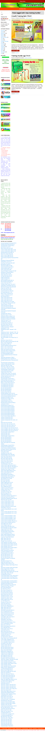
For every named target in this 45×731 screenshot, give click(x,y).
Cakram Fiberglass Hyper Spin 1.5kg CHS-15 (9, 429)
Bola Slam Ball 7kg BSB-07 (6, 390)
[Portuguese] (5, 18)
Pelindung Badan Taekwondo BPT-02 (8, 475)
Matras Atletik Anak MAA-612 (6, 274)
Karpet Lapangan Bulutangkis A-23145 (8, 662)
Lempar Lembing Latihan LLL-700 (7, 503)
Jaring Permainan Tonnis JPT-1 (7, 401)
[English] (1, 18)
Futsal (2, 39)
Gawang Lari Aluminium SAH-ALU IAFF (8, 506)
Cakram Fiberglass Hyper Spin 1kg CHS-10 (9, 430)
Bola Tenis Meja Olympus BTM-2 (7, 647)
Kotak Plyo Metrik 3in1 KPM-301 (7, 290)
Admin (23, 18)
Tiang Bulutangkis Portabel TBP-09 (7, 369)
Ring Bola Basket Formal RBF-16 (7, 252)
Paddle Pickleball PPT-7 (5, 277)
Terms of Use (4, 728)
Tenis (2, 50)
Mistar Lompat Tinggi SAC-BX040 (7, 471)
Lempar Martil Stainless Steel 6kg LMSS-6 (9, 576)
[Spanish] (7, 18)
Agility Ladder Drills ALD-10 (6, 607)
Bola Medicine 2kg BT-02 (5, 264)
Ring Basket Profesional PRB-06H (7, 260)
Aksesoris (3, 30)
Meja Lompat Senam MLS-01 (6, 631)
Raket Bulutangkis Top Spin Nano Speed (8, 527)
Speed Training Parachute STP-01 (7, 614)
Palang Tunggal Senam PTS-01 (7, 599)
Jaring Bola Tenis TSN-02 (6, 321)
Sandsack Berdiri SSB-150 (6, 644)
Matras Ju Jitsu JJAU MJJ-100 (7, 346)
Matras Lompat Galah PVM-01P (7, 256)
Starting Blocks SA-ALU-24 (6, 261)
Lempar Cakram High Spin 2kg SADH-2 (8, 465)
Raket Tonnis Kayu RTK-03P (6, 422)
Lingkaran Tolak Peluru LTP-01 (7, 489)
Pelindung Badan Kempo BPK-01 (7, 552)
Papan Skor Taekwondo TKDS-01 (7, 673)
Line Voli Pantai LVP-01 (5, 600)
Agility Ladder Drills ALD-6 (6, 608)
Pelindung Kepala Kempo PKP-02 (7, 477)
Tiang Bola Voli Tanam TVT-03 (6, 548)
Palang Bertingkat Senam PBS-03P (7, 454)
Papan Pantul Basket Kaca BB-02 (7, 550)
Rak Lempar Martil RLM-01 (6, 587)
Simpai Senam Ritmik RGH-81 (7, 461)
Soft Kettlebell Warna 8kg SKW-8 (7, 384)
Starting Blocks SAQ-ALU (6, 507)
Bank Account (18, 728)
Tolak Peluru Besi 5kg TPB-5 (6, 720)
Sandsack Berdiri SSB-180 (6, 392)
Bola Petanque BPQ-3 (5, 296)
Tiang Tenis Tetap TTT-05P (6, 273)
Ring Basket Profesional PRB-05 (7, 352)
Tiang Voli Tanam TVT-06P (6, 304)
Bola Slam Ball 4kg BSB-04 (6, 439)
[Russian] (6, 18)
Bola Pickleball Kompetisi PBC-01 (7, 280)
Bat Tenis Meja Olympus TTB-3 (7, 707)
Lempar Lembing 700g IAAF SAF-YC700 (8, 511)
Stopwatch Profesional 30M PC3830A (8, 703)
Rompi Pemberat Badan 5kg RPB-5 (8, 409)
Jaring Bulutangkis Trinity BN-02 (7, 725)
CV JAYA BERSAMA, (3, 730)
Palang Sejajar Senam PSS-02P (7, 572)
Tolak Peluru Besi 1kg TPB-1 (6, 499)
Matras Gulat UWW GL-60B (6, 483)
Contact (13, 728)
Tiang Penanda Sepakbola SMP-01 (7, 692)
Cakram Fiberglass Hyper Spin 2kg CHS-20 (9, 427)
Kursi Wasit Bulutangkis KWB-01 (7, 353)
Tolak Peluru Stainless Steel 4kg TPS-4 (8, 685)
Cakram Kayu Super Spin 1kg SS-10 (8, 426)
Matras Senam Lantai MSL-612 (7, 293)
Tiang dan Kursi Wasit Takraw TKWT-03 (8, 374)
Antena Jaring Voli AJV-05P (6, 269)
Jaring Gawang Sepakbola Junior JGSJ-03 (9, 394)
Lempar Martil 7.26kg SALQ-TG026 (7, 368)
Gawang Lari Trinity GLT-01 (6, 462)
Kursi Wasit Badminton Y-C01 (6, 292)
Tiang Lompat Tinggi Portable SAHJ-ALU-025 (9, 571)
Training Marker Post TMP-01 (6, 695)
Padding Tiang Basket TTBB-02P (7, 326)
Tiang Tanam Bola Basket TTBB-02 (7, 357)
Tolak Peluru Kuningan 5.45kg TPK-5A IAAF (9, 567)
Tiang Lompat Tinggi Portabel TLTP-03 (8, 470)
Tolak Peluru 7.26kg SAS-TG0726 (7, 366)
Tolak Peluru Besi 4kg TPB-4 (6, 721)
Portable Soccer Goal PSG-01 (6, 615)
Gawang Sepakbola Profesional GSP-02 (8, 345)
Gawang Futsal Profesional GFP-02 (7, 244)
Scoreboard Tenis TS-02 (5, 490)
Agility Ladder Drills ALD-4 (6, 539)
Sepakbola (17, 52)
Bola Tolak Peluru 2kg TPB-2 (6, 716)
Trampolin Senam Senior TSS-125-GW (8, 373)
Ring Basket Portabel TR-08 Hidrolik (8, 317)
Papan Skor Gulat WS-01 (6, 672)
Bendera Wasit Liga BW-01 (6, 604)
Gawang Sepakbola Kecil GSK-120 (7, 632)
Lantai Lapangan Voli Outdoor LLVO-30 (8, 542)
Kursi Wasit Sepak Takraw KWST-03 (8, 675)
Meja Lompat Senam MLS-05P (7, 248)
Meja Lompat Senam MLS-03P (7, 594)
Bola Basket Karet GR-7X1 (6, 344)
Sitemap (30, 728)
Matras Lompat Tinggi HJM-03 (6, 669)
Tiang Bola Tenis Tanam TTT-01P (7, 586)
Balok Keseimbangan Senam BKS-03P (8, 286)
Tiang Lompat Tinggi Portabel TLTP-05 (8, 691)
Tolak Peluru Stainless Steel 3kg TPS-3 (8, 684)
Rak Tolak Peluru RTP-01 (6, 588)
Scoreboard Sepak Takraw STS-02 (7, 680)
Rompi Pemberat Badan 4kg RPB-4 (8, 407)
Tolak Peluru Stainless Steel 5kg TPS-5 (8, 687)
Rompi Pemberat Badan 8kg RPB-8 (8, 413)
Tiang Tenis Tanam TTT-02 (6, 320)
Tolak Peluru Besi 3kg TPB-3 (6, 723)
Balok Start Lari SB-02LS (5, 624)
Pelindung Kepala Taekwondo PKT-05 (8, 380)
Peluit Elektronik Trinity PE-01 (6, 700)
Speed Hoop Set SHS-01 (5, 618)
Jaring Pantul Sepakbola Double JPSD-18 (9, 498)
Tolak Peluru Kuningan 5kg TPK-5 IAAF (8, 671)
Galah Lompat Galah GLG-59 (6, 300)
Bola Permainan (4, 37)
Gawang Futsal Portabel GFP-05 (7, 446)
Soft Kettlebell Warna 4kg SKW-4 (7, 386)
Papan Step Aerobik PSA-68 (6, 457)
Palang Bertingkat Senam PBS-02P (7, 570)
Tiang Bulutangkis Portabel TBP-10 (7, 362)
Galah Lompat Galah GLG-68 (6, 297)
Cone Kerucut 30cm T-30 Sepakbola (8, 699)
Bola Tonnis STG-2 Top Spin (6, 485)
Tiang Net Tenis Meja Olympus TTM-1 (8, 622)
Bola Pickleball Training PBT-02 (7, 281)
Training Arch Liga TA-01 (5, 635)
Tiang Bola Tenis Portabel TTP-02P (7, 469)
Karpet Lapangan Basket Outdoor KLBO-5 (9, 547)
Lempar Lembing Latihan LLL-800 (7, 505)
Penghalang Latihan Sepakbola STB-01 (8, 693)
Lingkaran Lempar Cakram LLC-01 (7, 563)
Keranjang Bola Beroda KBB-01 (7, 592)
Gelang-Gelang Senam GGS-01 (7, 530)
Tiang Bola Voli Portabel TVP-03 (7, 397)
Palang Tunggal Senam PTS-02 (7, 482)
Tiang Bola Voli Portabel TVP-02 (7, 583)
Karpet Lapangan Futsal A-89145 (7, 660)
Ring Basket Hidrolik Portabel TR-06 (8, 316)
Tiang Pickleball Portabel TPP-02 (7, 266)
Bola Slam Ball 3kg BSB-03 (6, 441)
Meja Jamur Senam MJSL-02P (7, 253)
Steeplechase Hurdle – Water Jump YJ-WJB (9, 333)
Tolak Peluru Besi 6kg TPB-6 (6, 719)
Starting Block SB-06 (5, 451)
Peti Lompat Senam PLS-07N (6, 336)
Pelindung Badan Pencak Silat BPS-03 (8, 358)
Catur (2, 38)
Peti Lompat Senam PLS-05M (6, 334)
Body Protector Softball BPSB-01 (7, 606)
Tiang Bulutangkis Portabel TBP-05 (7, 531)
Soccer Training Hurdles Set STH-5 (7, 640)
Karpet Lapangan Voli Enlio (6, 664)
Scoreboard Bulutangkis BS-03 (7, 668)
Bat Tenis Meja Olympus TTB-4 (7, 555)
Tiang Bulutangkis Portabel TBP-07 (7, 431)
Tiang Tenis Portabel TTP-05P (6, 265)
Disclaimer (35, 728)
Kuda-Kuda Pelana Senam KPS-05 (7, 497)
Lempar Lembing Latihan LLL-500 (7, 501)
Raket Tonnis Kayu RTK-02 (6, 450)
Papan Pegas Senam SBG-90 (6, 697)
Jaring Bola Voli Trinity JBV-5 (6, 453)
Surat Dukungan (25, 728)
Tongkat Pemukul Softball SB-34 (7, 652)
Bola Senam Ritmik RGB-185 (6, 458)
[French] (2, 18)
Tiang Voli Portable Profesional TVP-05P (8, 270)
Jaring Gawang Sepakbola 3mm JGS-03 (8, 705)
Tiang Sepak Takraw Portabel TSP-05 (8, 350)
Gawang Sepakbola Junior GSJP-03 (8, 393)
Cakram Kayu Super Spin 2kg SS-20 (8, 423)
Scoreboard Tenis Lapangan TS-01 (7, 713)
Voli (1, 53)
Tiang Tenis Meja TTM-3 (5, 434)
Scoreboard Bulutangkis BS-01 (7, 715)
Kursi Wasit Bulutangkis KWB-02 (7, 677)
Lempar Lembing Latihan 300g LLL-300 (8, 249)
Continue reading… (15, 50)
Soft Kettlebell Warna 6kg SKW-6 (7, 385)
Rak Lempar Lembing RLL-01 (6, 590)
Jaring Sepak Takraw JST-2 (6, 494)
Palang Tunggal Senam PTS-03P (7, 568)
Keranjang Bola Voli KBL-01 (6, 574)
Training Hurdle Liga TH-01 (20, 56)
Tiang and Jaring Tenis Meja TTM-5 (7, 526)
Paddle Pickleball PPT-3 (5, 278)
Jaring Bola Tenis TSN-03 (6, 313)
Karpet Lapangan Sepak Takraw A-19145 (8, 663)
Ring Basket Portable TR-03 (6, 560)
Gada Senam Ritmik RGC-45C (7, 459)
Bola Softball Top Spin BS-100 (6, 656)
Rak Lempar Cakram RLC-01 (6, 591)
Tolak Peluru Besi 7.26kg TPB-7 (7, 717)
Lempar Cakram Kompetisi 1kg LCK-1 (8, 522)
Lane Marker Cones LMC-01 (6, 643)
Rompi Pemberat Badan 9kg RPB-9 (8, 414)
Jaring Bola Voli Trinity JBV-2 (6, 491)
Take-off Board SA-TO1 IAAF (6, 478)
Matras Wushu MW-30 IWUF (6, 650)
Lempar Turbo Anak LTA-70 (6, 282)
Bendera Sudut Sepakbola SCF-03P (8, 535)
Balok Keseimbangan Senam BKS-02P (8, 584)
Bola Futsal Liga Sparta (5, 479)
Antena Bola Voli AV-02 (5, 683)
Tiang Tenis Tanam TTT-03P (6, 314)
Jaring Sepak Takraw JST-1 (6, 473)
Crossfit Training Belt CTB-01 (21, 16)
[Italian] (4, 18)
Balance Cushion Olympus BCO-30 (8, 382)
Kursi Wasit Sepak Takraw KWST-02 (8, 676)
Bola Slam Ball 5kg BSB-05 (6, 438)
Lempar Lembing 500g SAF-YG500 (7, 364)
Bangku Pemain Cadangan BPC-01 (7, 667)
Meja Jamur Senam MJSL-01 (6, 340)
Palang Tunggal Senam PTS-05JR (7, 301)
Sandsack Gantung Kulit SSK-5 (7, 417)
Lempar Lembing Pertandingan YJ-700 (8, 517)
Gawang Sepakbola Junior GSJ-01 (7, 376)
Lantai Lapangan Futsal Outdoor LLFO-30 (9, 543)
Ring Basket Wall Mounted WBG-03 (8, 658)
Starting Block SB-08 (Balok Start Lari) (8, 285)
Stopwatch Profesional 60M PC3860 (8, 701)
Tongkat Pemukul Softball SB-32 (7, 654)
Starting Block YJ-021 (5, 328)
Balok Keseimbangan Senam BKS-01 (8, 626)
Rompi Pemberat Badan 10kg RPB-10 (8, 415)
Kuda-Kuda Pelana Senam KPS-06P (8, 455)
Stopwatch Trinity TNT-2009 (6, 704)
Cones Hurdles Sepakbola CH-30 (7, 639)
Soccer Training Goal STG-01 (6, 611)
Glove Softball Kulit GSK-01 (6, 486)
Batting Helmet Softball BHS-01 (7, 651)
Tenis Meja (3, 51)
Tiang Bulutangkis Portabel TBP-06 (7, 445)
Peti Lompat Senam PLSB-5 (6, 289)
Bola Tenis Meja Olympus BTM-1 (7, 648)
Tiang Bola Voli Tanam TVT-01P (7, 596)
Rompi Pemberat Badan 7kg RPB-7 (8, 411)
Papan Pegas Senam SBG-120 (7, 696)
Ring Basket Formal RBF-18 (6, 681)
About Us (9, 728)
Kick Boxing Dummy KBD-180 (7, 636)
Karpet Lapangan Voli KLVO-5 (6, 546)
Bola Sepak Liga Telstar (5, 481)
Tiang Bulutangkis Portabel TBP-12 (7, 378)
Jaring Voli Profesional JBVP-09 (7, 305)
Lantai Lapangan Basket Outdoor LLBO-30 (9, 544)
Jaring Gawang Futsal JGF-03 (6, 620)
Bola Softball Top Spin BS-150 (6, 655)
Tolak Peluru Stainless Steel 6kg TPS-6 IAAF (9, 659)
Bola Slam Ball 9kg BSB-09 (6, 388)
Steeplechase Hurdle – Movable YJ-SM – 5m (9, 332)
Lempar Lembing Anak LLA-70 (6, 294)
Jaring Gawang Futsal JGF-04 (6, 724)
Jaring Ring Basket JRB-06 (6, 399)
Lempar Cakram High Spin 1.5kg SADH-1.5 (9, 466)
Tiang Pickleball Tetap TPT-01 (6, 268)
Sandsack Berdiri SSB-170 (6, 646)
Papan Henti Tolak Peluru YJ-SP (7, 562)
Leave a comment (29, 18)
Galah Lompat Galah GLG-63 (6, 298)
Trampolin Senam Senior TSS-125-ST (8, 284)
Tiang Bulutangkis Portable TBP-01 (7, 245)
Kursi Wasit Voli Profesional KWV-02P (8, 302)
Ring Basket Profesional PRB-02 (7, 272)
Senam (2, 45)
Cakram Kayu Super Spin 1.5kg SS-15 (8, 425)
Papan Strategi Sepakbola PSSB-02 (8, 534)
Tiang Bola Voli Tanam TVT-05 (6, 325)
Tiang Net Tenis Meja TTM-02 (6, 598)
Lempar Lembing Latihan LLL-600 (7, 502)
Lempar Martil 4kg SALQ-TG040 (7, 370)
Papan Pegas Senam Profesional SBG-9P (9, 638)
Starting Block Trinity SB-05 (6, 619)
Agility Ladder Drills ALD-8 (6, 538)
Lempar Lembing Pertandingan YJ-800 (8, 518)
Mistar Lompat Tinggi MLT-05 (6, 342)
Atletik (2, 31)
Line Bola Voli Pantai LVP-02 (6, 276)
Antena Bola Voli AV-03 (5, 630)
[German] (3, 18)
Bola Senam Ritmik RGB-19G (6, 324)
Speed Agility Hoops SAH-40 (6, 523)
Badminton (3, 33)
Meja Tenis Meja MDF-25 (5, 377)
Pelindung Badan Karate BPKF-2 (7, 474)
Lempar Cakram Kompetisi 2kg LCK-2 (8, 519)
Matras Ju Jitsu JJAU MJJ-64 (6, 348)
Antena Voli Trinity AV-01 (5, 603)
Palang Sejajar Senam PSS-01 (7, 628)
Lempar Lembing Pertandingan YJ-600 (8, 515)
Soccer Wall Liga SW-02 (5, 627)
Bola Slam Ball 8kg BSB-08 (6, 389)
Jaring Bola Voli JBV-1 (5, 403)
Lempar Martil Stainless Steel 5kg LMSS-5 (9, 580)
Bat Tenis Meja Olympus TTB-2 (7, 556)
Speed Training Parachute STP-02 (7, 612)
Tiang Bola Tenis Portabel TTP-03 (7, 398)
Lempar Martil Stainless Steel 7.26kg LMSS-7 (9, 575)
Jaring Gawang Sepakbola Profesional (8, 395)
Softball (2, 47)
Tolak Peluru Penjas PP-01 (6, 689)
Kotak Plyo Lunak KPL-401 (6, 288)
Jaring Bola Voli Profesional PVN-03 (8, 708)
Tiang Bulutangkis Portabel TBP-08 (7, 435)
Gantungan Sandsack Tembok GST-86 (8, 449)
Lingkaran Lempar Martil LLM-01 (7, 487)
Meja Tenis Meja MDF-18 (5, 493)
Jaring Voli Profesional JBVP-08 (7, 306)
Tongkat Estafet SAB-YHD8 (6, 372)
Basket (2, 34)
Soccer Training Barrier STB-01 (7, 623)
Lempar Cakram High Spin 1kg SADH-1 (8, 467)
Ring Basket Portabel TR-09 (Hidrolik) (8, 318)
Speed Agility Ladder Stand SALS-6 (7, 616)
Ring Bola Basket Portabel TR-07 (7, 405)
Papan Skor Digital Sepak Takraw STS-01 (9, 679)
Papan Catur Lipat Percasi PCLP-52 (8, 349)
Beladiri (2, 35)
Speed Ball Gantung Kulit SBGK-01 (7, 610)
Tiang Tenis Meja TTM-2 (5, 433)
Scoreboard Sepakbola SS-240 (7, 551)
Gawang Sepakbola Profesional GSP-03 (8, 243)
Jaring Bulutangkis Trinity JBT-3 (7, 463)
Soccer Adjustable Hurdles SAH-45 (7, 642)
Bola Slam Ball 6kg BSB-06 (6, 437)
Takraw (2, 49)
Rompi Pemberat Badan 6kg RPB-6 (8, 410)
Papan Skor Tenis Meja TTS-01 (7, 711)
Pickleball (3, 43)
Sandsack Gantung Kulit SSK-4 (7, 418)
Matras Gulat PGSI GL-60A (6, 709)
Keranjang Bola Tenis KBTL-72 (7, 322)
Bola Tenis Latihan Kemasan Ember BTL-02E (9, 341)
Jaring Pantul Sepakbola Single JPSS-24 (8, 495)
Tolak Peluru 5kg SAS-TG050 (6, 365)
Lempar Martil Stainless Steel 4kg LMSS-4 (9, 582)
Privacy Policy (40, 728)
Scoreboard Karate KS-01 (6, 712)
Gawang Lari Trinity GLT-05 (6, 602)
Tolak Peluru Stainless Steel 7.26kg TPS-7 (9, 688)
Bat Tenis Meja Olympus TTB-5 (7, 554)
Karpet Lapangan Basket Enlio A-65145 (8, 666)
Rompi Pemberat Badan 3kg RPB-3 (8, 406)
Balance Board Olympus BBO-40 (7, 381)
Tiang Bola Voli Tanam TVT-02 (6, 595)
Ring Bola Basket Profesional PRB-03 (8, 402)
